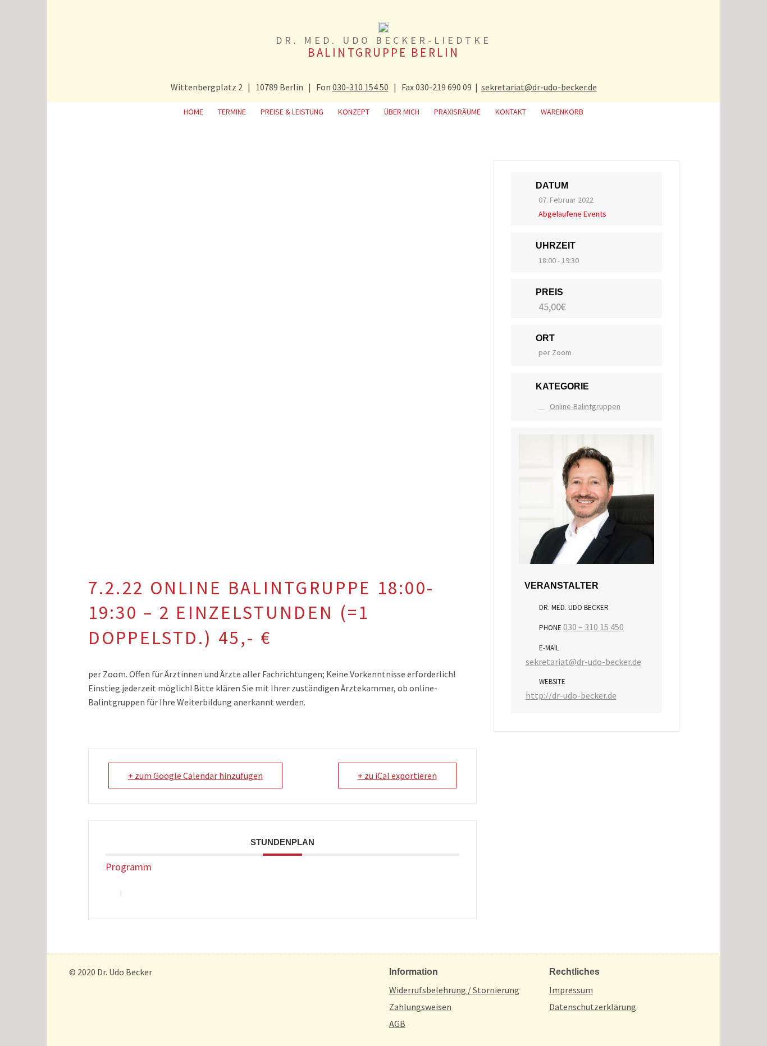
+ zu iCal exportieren (397, 775)
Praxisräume (457, 112)
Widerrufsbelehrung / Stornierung (454, 989)
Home (193, 112)
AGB (397, 1023)
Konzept (353, 112)
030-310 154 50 (360, 87)
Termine (232, 112)
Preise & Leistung (292, 112)
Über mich (401, 112)
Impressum (571, 989)
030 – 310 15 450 (593, 626)
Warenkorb (562, 112)
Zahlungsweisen (420, 1006)
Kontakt (510, 112)
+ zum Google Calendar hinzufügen (195, 775)
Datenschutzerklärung (592, 1006)
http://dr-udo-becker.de (571, 695)
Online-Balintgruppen (585, 406)
